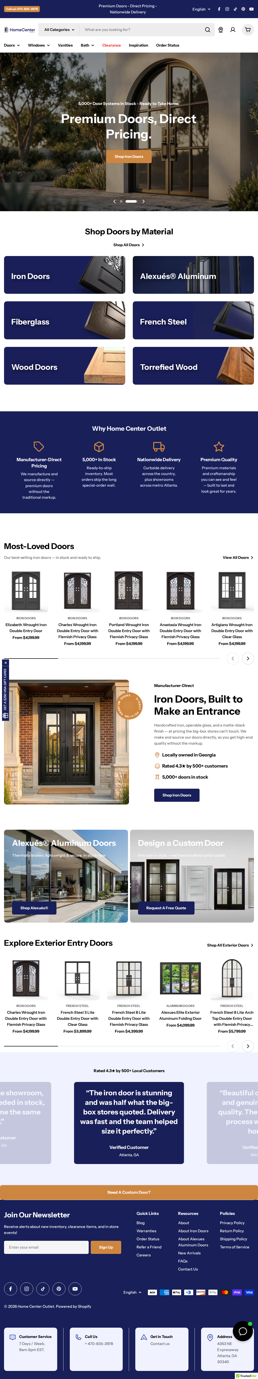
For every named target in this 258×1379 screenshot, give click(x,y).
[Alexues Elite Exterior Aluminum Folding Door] (180, 978)
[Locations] (221, 30)
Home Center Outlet (36, 1306)
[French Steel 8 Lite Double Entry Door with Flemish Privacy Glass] (129, 978)
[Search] (208, 30)
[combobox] (126, 29)
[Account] (233, 30)
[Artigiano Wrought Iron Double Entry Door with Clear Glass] (232, 590)
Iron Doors (26, 618)
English (199, 9)
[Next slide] (143, 201)
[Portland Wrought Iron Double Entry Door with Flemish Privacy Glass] (129, 590)
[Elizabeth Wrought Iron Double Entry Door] (26, 590)
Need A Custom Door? (129, 1192)
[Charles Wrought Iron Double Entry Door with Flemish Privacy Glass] (77, 590)
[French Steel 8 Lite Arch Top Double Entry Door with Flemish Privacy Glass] (232, 978)
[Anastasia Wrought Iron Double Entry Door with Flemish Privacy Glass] (180, 590)
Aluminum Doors (180, 1006)
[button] (126, 201)
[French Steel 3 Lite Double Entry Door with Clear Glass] (77, 978)
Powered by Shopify (73, 1306)
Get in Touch (161, 1336)
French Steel (77, 1006)
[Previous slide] (115, 201)
